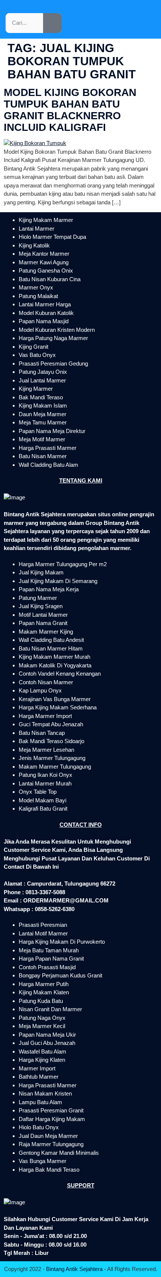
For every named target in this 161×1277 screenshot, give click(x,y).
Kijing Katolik (34, 245)
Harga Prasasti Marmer (47, 448)
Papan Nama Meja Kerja (49, 589)
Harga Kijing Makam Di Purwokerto (62, 941)
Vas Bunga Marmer (42, 1161)
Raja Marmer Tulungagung (51, 1144)
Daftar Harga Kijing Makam (52, 1119)
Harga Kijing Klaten (42, 1060)
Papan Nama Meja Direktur (52, 431)
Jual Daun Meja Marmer (48, 1136)
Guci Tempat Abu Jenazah (51, 724)
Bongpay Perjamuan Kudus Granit (60, 975)
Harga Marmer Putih (44, 984)
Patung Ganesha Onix (46, 270)
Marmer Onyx (36, 287)
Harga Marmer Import (45, 716)
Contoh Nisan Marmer (46, 682)
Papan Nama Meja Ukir (47, 1034)
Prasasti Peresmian (43, 925)
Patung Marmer (38, 598)
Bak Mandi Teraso (41, 397)
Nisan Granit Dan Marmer (50, 1009)
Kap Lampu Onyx (40, 690)
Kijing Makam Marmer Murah (54, 656)
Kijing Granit (33, 346)
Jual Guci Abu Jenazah (47, 1043)
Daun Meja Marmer (42, 414)
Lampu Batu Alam (40, 1102)
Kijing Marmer (36, 388)
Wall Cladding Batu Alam (48, 465)
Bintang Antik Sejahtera (74, 1269)
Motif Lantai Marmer (43, 615)
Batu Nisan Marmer (43, 456)
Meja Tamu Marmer (43, 422)
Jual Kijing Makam (41, 572)
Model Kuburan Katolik (46, 313)
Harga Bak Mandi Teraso (49, 1169)
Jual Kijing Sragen (41, 606)
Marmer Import (37, 1068)
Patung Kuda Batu (41, 1001)
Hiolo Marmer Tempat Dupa (52, 237)
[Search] (52, 23)
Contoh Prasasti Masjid (47, 967)
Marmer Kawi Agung (44, 262)
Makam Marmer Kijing (46, 631)
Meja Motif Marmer (42, 439)
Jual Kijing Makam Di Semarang (58, 581)
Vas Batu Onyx (37, 355)
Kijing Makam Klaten (44, 992)
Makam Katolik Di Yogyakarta (55, 665)
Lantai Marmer (36, 228)
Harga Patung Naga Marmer (53, 338)
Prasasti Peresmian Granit (51, 1110)
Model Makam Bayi (42, 800)
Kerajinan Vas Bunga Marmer (55, 699)
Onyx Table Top (38, 791)
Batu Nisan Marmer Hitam (51, 648)
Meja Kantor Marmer (44, 253)
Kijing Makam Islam (43, 405)
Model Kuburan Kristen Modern (57, 330)
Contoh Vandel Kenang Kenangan (60, 673)
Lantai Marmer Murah (45, 783)
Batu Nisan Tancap (42, 733)
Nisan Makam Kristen (45, 1093)
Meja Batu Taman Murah (49, 950)
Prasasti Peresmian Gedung (53, 363)
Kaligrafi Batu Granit (43, 808)
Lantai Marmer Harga (45, 304)
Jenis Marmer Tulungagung (52, 758)
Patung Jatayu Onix (43, 372)
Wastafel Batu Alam (42, 1051)
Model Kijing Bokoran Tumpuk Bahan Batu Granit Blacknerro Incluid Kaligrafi (70, 110)
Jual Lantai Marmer (42, 380)
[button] (38, 12)
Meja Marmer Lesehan (46, 749)
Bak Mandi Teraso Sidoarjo (51, 741)
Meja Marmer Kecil (42, 1026)
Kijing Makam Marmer (46, 220)
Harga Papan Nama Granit (51, 958)
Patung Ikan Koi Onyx (45, 775)
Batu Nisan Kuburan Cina (49, 279)
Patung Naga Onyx (42, 1018)
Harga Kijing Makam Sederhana (58, 707)
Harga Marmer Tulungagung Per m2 (63, 564)
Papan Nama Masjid (44, 321)
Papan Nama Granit (43, 623)
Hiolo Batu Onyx (39, 1127)
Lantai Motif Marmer (43, 933)
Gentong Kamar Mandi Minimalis (59, 1153)
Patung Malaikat (38, 296)
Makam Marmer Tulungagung (55, 766)
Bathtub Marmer (38, 1076)
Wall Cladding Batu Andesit (51, 640)
